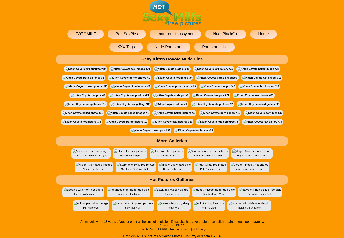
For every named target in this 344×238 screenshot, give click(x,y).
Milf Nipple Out (91, 207)
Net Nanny (199, 229)
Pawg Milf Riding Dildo (260, 194)
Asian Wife (173, 207)
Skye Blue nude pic (130, 155)
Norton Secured (180, 229)
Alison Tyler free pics (94, 169)
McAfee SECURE (157, 229)
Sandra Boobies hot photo (208, 155)
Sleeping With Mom (83, 194)
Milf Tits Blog (209, 207)
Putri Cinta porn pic (210, 169)
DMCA (180, 225)
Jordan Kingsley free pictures (249, 169)
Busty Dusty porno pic (175, 169)
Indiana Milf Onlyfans (249, 207)
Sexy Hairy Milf (133, 207)
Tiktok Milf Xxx (171, 194)
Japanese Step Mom (128, 194)
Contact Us (167, 225)
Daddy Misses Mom (213, 194)
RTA (141, 229)
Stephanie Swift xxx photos (135, 169)
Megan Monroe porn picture (252, 155)
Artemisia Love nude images (91, 155)
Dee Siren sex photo (167, 155)
